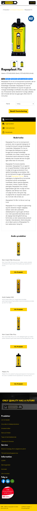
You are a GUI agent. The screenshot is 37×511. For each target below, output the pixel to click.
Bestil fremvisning (18, 111)
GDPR (3, 460)
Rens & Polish (6, 433)
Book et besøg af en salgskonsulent (13, 449)
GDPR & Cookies (25, 506)
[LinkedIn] (8, 481)
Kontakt (4, 469)
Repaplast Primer (18, 176)
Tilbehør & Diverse (7, 441)
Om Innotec (5, 473)
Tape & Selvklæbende (8, 437)
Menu (32, 2)
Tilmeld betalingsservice (9, 453)
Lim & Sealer (5, 420)
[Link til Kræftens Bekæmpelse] (7, 492)
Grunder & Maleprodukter (10, 424)
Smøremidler (5, 428)
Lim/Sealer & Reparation (17, 9)
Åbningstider (5, 465)
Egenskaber (10, 124)
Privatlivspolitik (25, 508)
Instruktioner (10, 128)
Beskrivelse (9, 119)
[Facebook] (3, 481)
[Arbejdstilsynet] (12, 481)
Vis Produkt (18, 272)
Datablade (8, 132)
